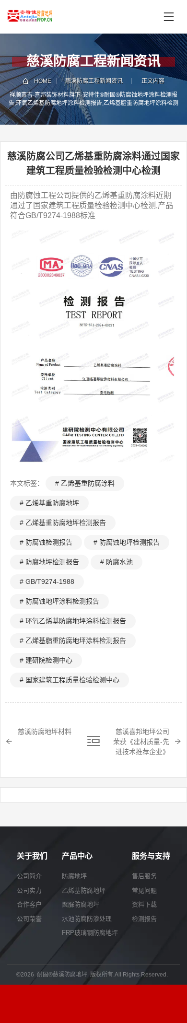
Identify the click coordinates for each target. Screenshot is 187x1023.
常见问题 (144, 890)
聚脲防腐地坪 (80, 904)
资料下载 (144, 904)
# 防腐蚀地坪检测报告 (127, 542)
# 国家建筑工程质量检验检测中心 (69, 680)
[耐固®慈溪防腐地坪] (57, 17)
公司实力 (29, 890)
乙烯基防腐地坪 (83, 890)
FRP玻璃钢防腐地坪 (90, 932)
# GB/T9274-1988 (47, 581)
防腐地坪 (74, 876)
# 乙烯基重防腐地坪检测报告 (63, 522)
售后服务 (144, 876)
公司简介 (29, 876)
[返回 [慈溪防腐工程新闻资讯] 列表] (93, 741)
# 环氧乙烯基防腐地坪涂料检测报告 (73, 621)
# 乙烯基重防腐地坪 (49, 503)
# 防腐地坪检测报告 (49, 562)
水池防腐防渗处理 (87, 918)
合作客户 (29, 904)
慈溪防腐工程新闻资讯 (94, 81)
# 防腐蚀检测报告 (46, 542)
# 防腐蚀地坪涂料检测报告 (59, 601)
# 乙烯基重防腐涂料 (85, 483)
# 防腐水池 (116, 562)
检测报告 (144, 918)
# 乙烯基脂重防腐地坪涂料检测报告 (73, 640)
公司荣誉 (29, 918)
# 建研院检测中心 (46, 660)
